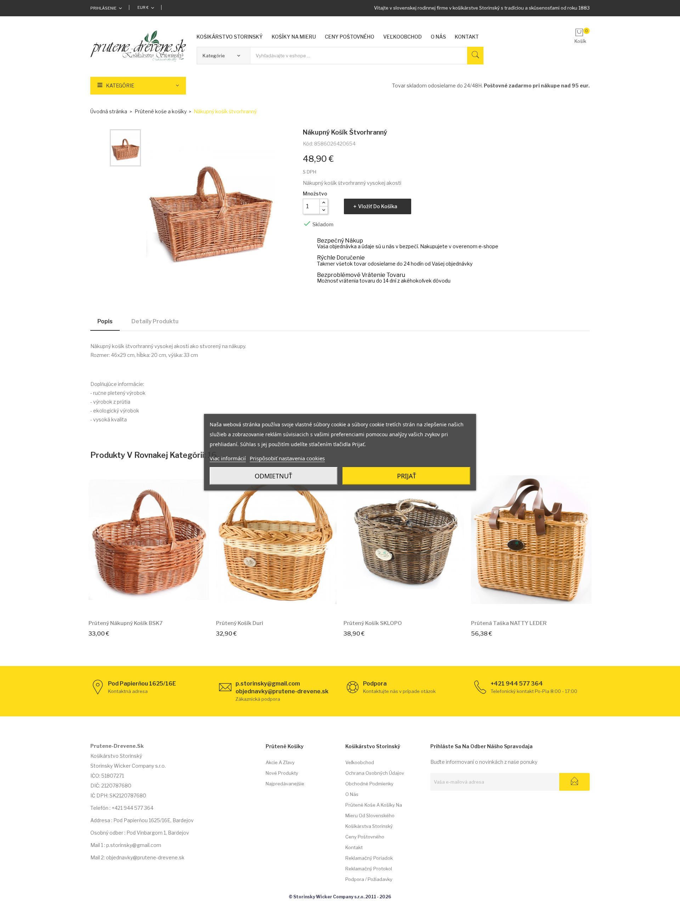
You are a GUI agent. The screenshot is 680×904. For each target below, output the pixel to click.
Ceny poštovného (364, 837)
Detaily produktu (154, 321)
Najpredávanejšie (285, 783)
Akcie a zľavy (280, 762)
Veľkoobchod (359, 762)
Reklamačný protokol (368, 868)
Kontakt (354, 847)
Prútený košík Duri (239, 623)
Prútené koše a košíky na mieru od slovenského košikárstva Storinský (373, 815)
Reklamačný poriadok (369, 858)
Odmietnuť (273, 476)
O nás (351, 794)
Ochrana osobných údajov (374, 773)
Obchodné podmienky (369, 783)
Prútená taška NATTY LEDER (508, 623)
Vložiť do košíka (377, 206)
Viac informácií (228, 458)
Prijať (406, 476)
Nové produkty (282, 773)
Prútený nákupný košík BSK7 (126, 623)
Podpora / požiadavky (368, 879)
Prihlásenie (103, 8)
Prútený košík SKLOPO (373, 623)
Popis (105, 321)
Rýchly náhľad (157, 603)
